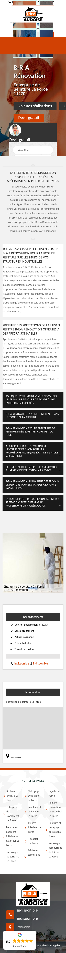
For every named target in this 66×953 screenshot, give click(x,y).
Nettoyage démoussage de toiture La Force (55, 850)
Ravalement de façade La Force (34, 812)
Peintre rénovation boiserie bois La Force (56, 810)
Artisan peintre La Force (12, 796)
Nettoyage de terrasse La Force (13, 857)
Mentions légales (50, 945)
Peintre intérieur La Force (34, 827)
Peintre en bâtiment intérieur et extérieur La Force (12, 836)
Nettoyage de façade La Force (33, 796)
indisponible (21, 663)
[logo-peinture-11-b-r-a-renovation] (33, 14)
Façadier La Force (33, 841)
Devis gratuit (28, 118)
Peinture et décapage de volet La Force (55, 830)
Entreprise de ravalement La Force (12, 814)
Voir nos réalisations (35, 106)
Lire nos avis (19, 946)
